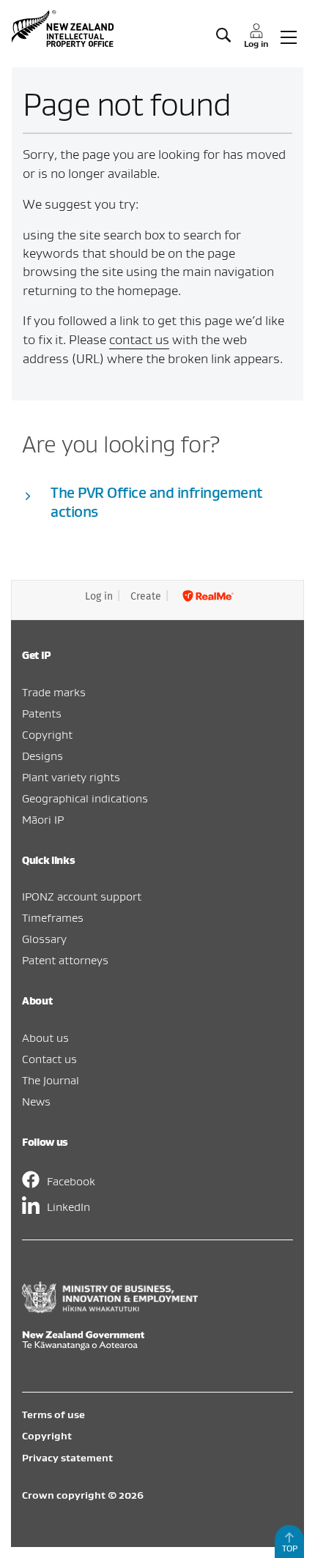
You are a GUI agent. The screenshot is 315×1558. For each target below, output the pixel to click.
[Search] (223, 36)
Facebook (71, 1181)
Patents (42, 713)
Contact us (49, 1058)
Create (145, 596)
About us (45, 1037)
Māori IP (43, 819)
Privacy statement (67, 1457)
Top (289, 1548)
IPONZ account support (81, 896)
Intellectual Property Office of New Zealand (64, 28)
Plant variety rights (71, 776)
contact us (139, 339)
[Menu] (288, 36)
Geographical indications (85, 798)
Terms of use (53, 1414)
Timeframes (53, 917)
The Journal (50, 1080)
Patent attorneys (65, 960)
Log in (99, 596)
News (36, 1101)
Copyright (47, 734)
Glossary (44, 938)
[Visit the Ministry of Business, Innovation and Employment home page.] (110, 1309)
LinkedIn (68, 1206)
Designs (42, 755)
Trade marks (54, 692)
